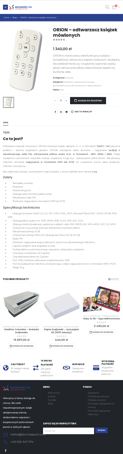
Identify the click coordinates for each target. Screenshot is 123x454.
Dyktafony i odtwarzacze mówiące (79, 82)
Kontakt (52, 400)
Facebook (55, 111)
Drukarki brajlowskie (13, 327)
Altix (62, 90)
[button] (5, 7)
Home (6, 17)
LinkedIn (61, 111)
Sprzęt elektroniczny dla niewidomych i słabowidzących (77, 85)
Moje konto (54, 392)
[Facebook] (6, 450)
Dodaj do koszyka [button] (23, 346)
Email (66, 111)
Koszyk (51, 396)
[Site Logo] (20, 7)
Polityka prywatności (98, 396)
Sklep (14, 17)
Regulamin (93, 392)
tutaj (94, 171)
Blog (50, 403)
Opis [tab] (5, 122)
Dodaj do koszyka (90, 100)
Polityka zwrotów (97, 400)
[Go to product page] (21, 304)
